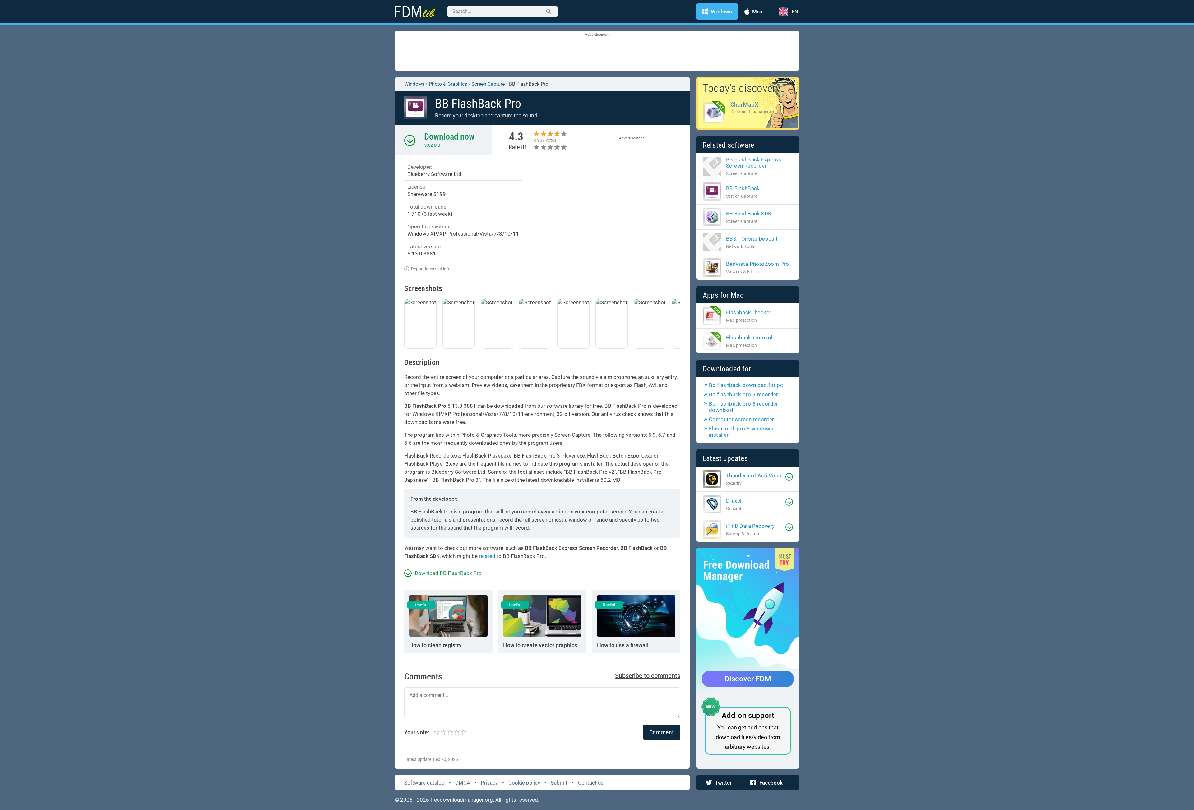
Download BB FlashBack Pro (448, 573)
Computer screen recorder (741, 419)
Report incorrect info (431, 268)
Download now (449, 136)
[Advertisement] (597, 51)
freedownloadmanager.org (461, 800)
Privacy (489, 783)
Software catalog (424, 783)
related (487, 556)
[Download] (789, 477)
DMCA (462, 783)
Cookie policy (524, 783)
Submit (559, 783)
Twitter (723, 783)
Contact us (591, 783)
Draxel (733, 501)
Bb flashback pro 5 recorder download (743, 407)
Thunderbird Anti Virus (753, 475)
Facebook (771, 783)
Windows (414, 84)
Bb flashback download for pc (746, 385)
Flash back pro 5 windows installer (741, 432)
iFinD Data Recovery (750, 526)
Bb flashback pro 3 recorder (743, 394)
